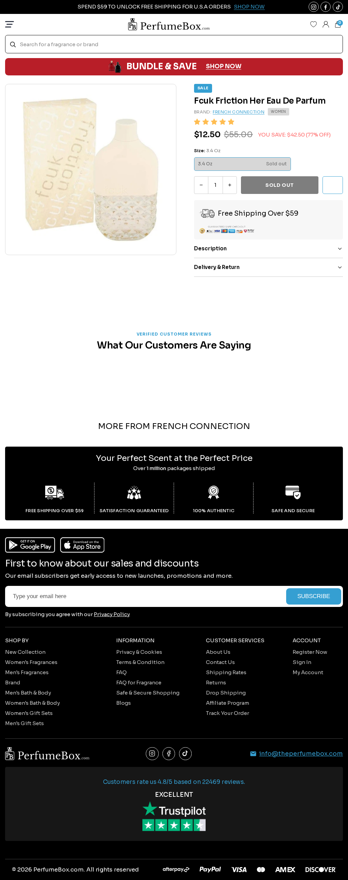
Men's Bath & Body (28, 692)
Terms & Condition (140, 662)
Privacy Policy (112, 614)
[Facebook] (168, 753)
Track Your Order (227, 713)
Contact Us (220, 662)
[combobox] (174, 44)
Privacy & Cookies (139, 652)
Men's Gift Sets (24, 723)
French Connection (238, 111)
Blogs (123, 703)
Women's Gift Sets (29, 713)
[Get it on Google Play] (30, 545)
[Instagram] (152, 753)
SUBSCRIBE (313, 596)
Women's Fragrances (31, 662)
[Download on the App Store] (82, 545)
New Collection (25, 652)
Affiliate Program (227, 703)
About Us (218, 652)
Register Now (310, 652)
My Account (308, 672)
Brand (12, 682)
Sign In (302, 662)
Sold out (279, 185)
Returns (216, 682)
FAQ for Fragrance (138, 682)
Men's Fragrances (27, 672)
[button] (214, 122)
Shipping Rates (226, 672)
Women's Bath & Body (32, 703)
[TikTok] (185, 753)
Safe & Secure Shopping (147, 692)
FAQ (121, 672)
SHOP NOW (223, 66)
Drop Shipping (226, 692)
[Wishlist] (314, 24)
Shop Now (249, 6)
